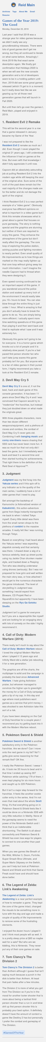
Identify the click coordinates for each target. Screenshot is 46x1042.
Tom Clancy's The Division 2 (18, 967)
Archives (6, 11)
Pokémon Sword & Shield (16, 741)
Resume (5, 15)
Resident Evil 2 (10, 145)
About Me (23, 11)
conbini (18, 526)
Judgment (8, 479)
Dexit (39, 801)
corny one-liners (11, 440)
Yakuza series (10, 483)
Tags (14, 11)
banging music (29, 436)
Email (32, 11)
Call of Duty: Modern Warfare (18, 648)
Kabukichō (8, 508)
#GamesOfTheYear (13, 1032)
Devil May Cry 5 (11, 386)
